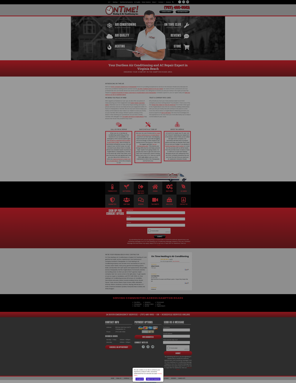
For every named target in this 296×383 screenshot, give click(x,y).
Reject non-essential (153, 379)
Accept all (140, 379)
